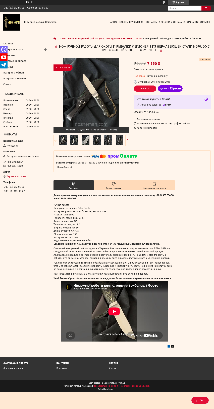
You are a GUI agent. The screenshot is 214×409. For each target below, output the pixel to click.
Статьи (7, 84)
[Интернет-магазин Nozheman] (11, 22)
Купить (145, 88)
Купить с (164, 88)
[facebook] (169, 346)
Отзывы (205, 22)
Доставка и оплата (170, 22)
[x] (172, 346)
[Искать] (206, 8)
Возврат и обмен (13, 72)
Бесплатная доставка (148, 119)
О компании (191, 22)
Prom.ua (121, 383)
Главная (113, 22)
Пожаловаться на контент (105, 386)
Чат (202, 400)
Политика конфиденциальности (135, 386)
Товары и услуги (129, 22)
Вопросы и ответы (14, 78)
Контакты (151, 22)
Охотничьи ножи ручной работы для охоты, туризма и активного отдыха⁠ (102, 38)
